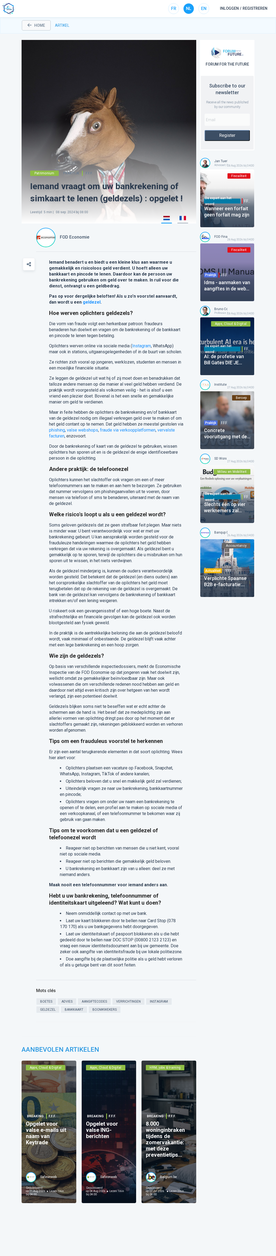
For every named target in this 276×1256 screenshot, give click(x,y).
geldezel (92, 302)
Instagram (141, 345)
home (39, 25)
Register (227, 135)
